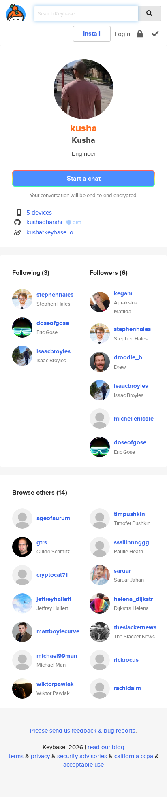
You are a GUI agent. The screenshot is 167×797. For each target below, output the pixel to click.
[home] (16, 11)
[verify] (155, 34)
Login (122, 34)
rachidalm (127, 688)
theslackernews (135, 627)
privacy (40, 756)
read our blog (106, 747)
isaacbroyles (53, 351)
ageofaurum (53, 518)
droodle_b (128, 357)
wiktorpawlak (55, 684)
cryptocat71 (52, 574)
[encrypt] (140, 34)
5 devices (39, 212)
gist (76, 222)
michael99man (56, 655)
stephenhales (54, 294)
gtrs (41, 542)
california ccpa (133, 756)
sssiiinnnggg (131, 542)
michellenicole (134, 418)
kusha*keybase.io (49, 232)
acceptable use (83, 764)
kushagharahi (44, 222)
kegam (123, 293)
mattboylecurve (57, 631)
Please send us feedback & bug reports (82, 730)
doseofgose (52, 323)
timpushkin (129, 514)
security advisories (82, 756)
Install (92, 33)
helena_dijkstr (133, 599)
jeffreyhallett (53, 599)
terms (16, 756)
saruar (122, 570)
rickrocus (126, 659)
